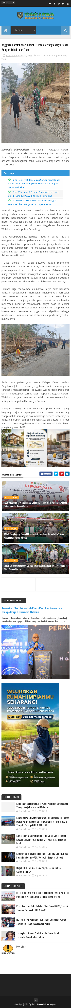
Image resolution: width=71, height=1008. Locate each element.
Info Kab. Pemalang (47, 55)
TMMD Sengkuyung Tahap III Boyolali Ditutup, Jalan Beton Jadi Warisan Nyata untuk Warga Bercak (34, 535)
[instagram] (59, 3)
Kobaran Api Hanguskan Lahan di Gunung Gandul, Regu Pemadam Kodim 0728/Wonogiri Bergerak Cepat (42, 855)
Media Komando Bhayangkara (44, 1004)
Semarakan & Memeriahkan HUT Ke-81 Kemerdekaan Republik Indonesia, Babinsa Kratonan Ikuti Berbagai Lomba (41, 839)
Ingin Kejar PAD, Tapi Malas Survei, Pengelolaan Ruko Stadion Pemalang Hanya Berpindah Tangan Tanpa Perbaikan (34, 183)
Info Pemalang (11, 497)
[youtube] (68, 3)
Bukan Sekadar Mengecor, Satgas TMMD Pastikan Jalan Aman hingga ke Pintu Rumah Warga (34, 567)
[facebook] (54, 3)
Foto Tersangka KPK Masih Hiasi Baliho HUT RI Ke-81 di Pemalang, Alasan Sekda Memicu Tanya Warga (35, 504)
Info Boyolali (11, 529)
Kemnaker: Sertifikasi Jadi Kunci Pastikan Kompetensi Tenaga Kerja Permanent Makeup (32, 610)
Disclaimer (21, 946)
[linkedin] (63, 3)
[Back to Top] (36, 1000)
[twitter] (50, 3)
